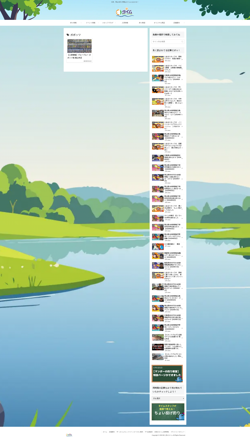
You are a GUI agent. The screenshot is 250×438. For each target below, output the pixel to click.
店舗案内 (112, 432)
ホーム (105, 432)
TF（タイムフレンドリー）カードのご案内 (130, 432)
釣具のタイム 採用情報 (162, 432)
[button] (182, 41)
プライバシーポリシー (177, 432)
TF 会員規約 (149, 432)
